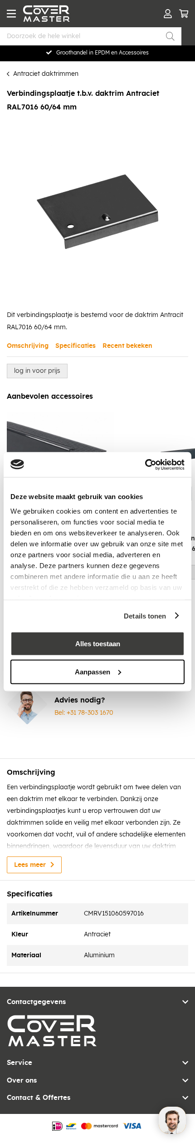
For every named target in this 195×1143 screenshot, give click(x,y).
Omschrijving (28, 346)
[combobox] (90, 36)
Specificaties (75, 346)
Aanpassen (92, 671)
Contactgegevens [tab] (36, 1002)
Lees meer (30, 865)
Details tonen (145, 615)
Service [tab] (19, 1062)
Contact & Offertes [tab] (38, 1097)
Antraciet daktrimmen (45, 74)
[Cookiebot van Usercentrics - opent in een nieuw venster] (145, 464)
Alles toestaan (97, 644)
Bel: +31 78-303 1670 (83, 713)
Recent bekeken (127, 346)
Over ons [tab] (22, 1080)
